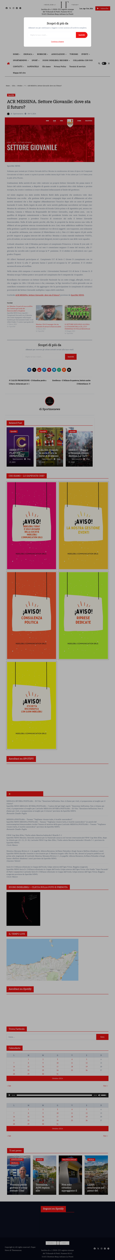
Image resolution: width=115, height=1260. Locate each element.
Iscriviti (82, 35)
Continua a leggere (57, 41)
